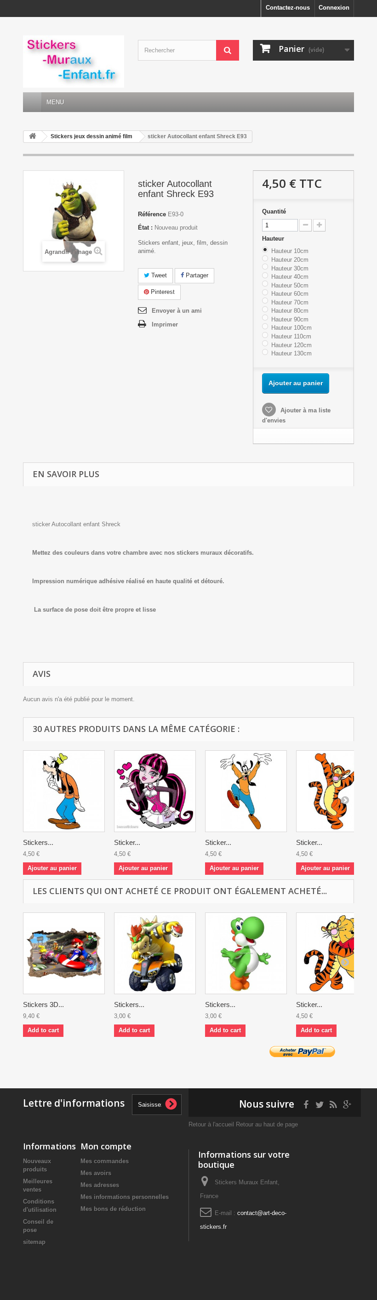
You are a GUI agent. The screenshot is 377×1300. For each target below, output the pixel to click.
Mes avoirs (95, 1173)
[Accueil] (32, 102)
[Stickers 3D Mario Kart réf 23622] (64, 953)
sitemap (34, 1241)
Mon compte (105, 1146)
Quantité (274, 211)
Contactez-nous (288, 7)
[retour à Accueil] (32, 136)
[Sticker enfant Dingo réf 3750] (246, 791)
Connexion (334, 7)
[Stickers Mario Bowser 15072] (155, 953)
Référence (152, 214)
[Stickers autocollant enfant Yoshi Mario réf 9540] (246, 953)
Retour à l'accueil (211, 1124)
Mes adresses (99, 1185)
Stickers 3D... (43, 1004)
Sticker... (127, 842)
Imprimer (165, 324)
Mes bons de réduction (113, 1208)
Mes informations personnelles (124, 1196)
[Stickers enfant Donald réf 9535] (64, 791)
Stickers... (38, 842)
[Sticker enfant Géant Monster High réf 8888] (155, 791)
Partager (196, 275)
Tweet (158, 275)
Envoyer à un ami (177, 310)
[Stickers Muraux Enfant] (73, 61)
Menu (55, 102)
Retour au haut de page (267, 1124)
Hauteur (274, 238)
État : (145, 227)
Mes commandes (104, 1161)
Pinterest (162, 291)
